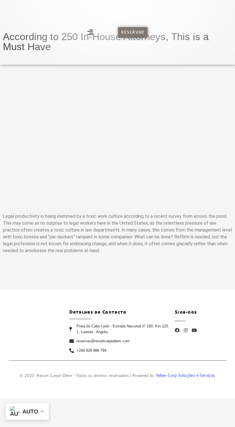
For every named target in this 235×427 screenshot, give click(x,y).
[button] (90, 32)
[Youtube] (194, 330)
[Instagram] (185, 330)
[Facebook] (177, 330)
